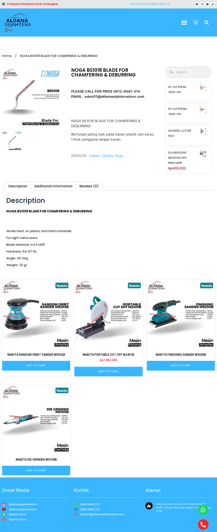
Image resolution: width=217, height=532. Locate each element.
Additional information (53, 186)
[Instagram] (202, 4)
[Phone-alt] (203, 524)
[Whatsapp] (203, 509)
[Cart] (195, 22)
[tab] (17, 186)
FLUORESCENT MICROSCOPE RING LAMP (177, 158)
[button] (207, 22)
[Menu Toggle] (184, 22)
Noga (119, 156)
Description (17, 186)
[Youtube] (207, 4)
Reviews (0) (89, 186)
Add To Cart (36, 365)
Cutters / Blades (101, 156)
